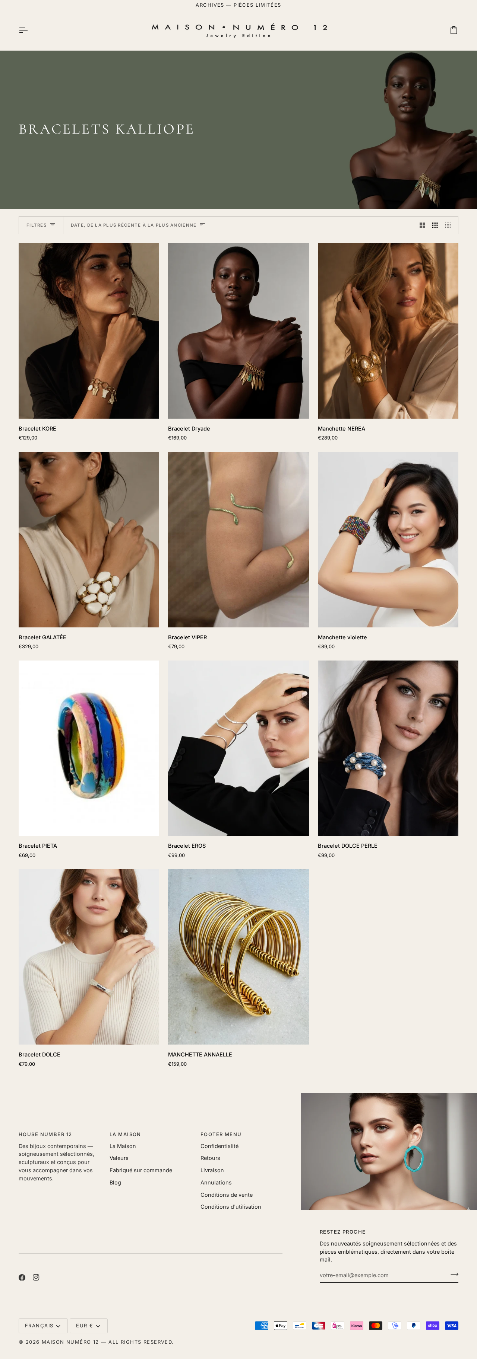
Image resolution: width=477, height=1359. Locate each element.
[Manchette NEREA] (388, 331)
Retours (210, 1158)
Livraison (212, 1170)
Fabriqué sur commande (141, 1170)
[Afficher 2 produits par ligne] (422, 225)
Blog (115, 1182)
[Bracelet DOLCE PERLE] (388, 748)
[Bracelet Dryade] (238, 331)
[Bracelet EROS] (238, 748)
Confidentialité (219, 1146)
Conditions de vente (226, 1195)
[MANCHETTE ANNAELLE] (238, 957)
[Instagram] (36, 1277)
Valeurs (119, 1158)
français (39, 1325)
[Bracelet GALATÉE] (89, 539)
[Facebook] (22, 1277)
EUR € (84, 1325)
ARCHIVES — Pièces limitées (238, 5)
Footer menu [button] (221, 1134)
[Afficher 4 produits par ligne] (450, 225)
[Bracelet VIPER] (238, 539)
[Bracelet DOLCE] (89, 957)
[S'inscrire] (452, 1274)
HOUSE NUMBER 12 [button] (45, 1134)
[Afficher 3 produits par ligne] (435, 225)
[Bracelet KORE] (89, 331)
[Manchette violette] (388, 539)
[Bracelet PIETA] (89, 748)
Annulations (216, 1182)
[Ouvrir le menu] (30, 30)
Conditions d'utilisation (230, 1206)
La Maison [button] (125, 1134)
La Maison (123, 1146)
